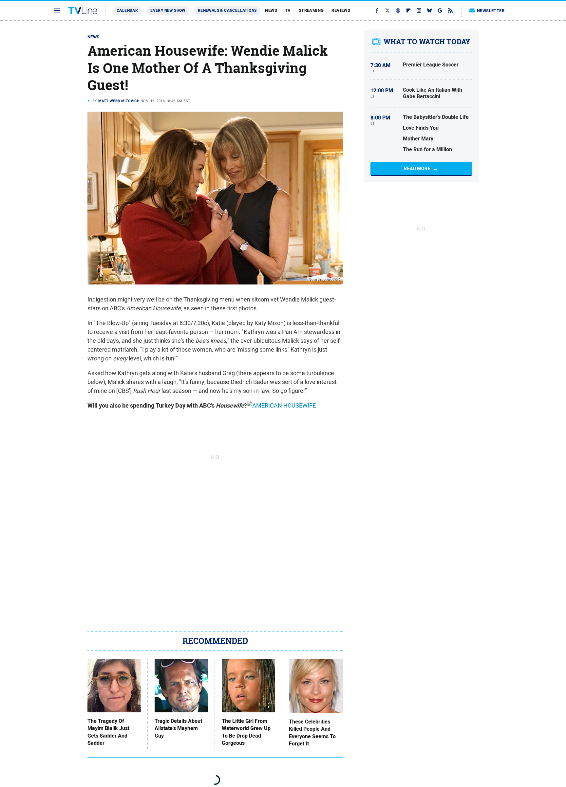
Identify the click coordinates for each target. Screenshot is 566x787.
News (271, 10)
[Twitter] (387, 10)
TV (288, 10)
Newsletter (490, 11)
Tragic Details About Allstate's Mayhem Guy (178, 729)
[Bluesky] (429, 10)
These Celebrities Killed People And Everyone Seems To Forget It (312, 732)
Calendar (127, 10)
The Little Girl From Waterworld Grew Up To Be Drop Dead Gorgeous (246, 732)
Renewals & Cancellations (227, 10)
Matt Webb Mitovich (119, 100)
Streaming (311, 10)
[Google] (440, 10)
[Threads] (398, 10)
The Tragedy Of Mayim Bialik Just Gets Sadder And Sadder (108, 732)
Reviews (340, 10)
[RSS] (450, 10)
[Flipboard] (408, 10)
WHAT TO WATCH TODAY (427, 41)
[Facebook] (377, 10)
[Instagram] (419, 10)
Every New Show (167, 10)
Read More (417, 168)
